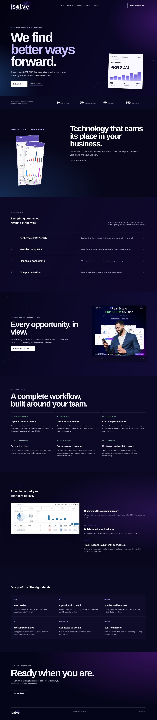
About (62, 5)
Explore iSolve (19, 84)
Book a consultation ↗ (137, 5)
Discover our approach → (78, 160)
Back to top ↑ (142, 711)
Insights (87, 5)
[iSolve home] (20, 5)
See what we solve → (36, 83)
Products (70, 5)
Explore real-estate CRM (23, 348)
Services (78, 5)
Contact (95, 5)
